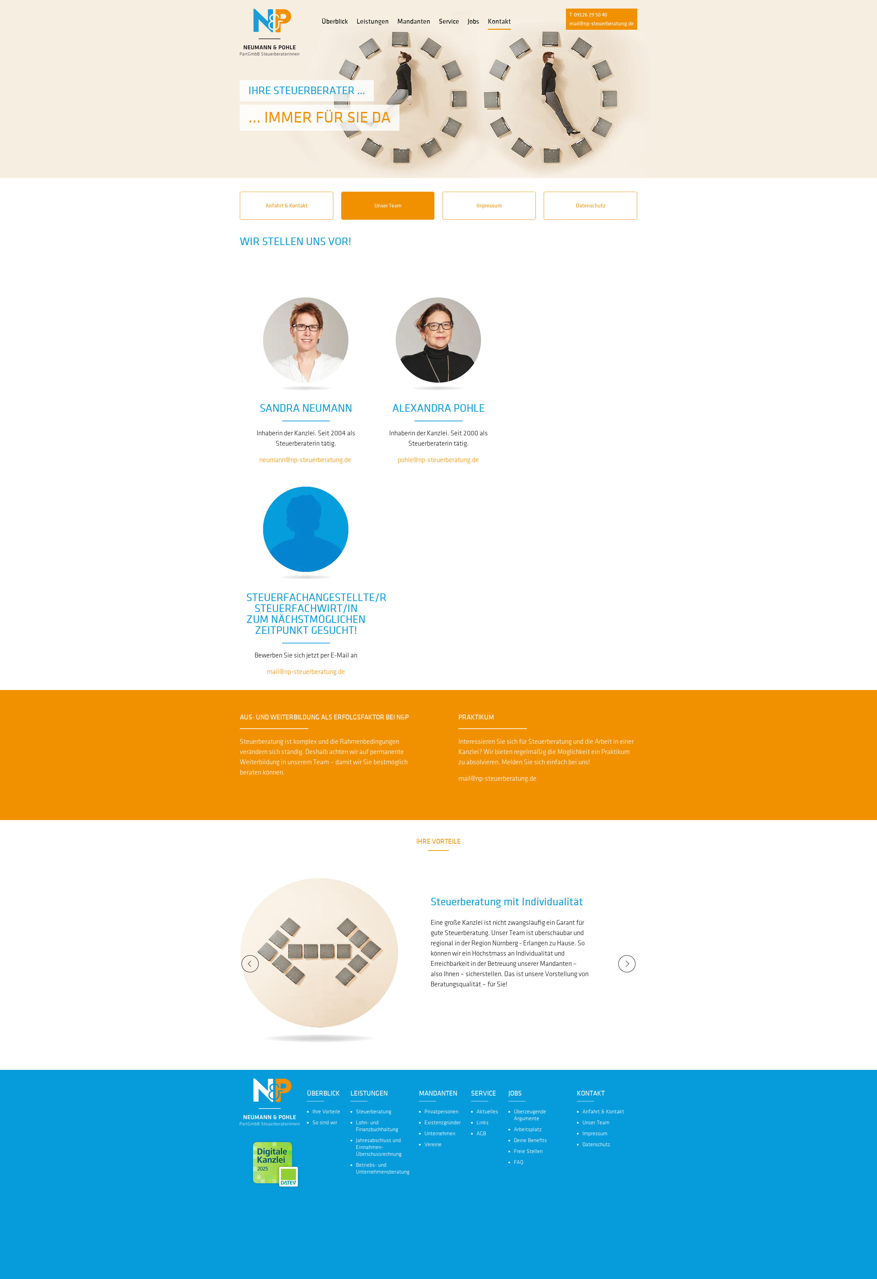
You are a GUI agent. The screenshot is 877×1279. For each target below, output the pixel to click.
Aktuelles (487, 1112)
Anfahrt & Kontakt (286, 206)
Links (483, 1123)
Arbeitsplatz (528, 1129)
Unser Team (388, 206)
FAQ (518, 1162)
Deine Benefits (530, 1140)
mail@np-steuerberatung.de (601, 23)
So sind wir (324, 1123)
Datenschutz (590, 206)
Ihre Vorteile (326, 1112)
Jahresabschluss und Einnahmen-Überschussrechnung (379, 1147)
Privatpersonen (441, 1112)
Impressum (489, 206)
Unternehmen (439, 1133)
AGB (481, 1133)
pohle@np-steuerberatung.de (438, 460)
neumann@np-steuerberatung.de (305, 460)
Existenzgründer (442, 1123)
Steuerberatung (373, 1112)
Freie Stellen (528, 1151)
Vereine (433, 1144)
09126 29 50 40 (590, 14)
